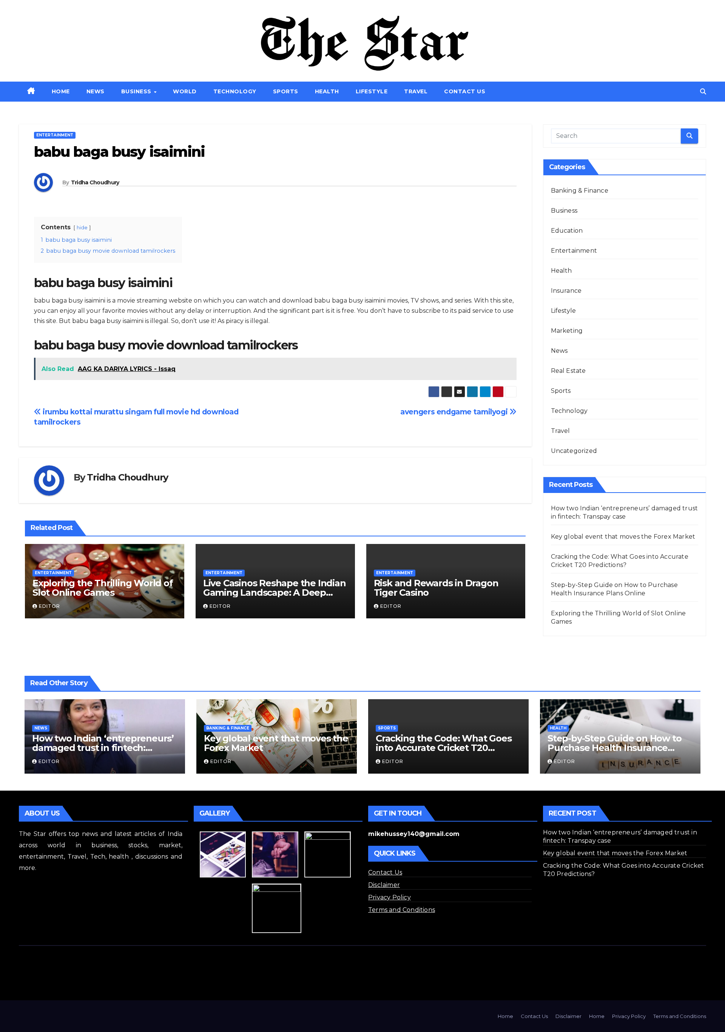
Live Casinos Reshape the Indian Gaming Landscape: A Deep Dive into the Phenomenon (274, 592)
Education (567, 230)
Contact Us (464, 91)
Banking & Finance (579, 190)
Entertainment (54, 135)
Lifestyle (372, 91)
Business (137, 91)
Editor (49, 606)
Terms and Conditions (401, 909)
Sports (285, 91)
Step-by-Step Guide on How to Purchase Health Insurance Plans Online (614, 748)
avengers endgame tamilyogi (454, 411)
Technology (234, 91)
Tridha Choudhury (95, 182)
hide (82, 227)
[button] (703, 91)
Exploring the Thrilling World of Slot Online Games (102, 588)
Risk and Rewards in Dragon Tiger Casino (436, 588)
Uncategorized (574, 450)
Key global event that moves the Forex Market (623, 536)
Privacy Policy (389, 897)
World (185, 91)
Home (61, 91)
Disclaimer (384, 884)
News (95, 91)
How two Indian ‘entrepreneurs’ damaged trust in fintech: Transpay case (103, 748)
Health (327, 91)
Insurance (566, 290)
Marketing (567, 330)
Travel (415, 91)
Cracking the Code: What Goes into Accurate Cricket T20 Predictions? (443, 748)
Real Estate (568, 370)
